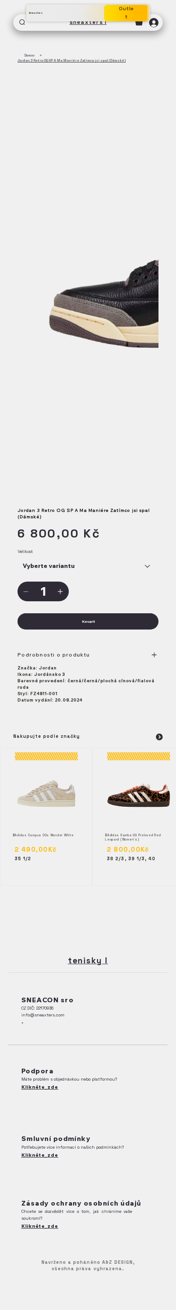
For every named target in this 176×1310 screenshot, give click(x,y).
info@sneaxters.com (43, 1015)
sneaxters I (88, 22)
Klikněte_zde (40, 1087)
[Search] (22, 22)
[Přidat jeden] (60, 591)
